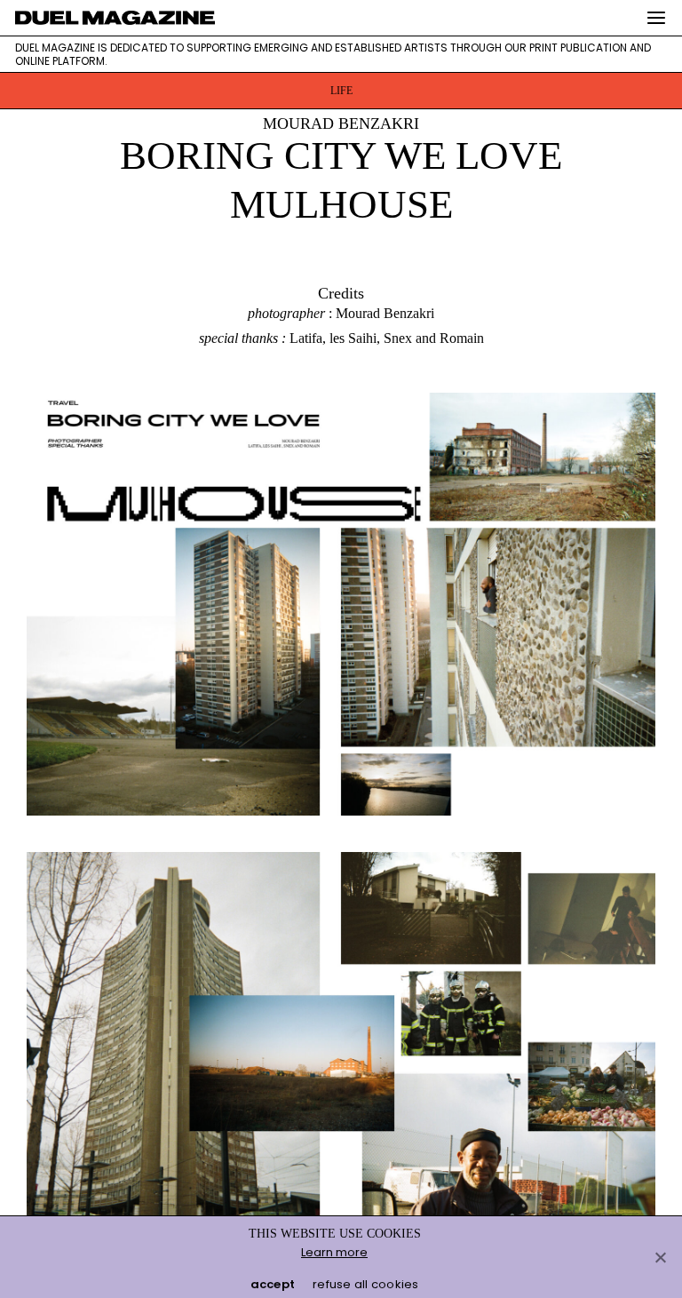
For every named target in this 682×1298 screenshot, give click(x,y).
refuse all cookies (366, 1284)
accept (273, 1284)
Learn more (334, 1252)
